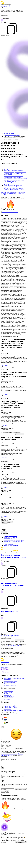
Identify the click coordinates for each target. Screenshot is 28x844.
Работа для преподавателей (10, 707)
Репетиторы (7, 699)
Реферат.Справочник (9, 133)
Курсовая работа (8, 692)
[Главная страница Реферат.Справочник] (10, 3)
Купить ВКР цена (8, 544)
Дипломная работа (8, 691)
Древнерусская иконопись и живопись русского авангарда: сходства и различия (14, 189)
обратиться (3, 532)
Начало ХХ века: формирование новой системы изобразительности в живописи (14, 176)
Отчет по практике (8, 697)
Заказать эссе (7, 542)
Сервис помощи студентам (10, 681)
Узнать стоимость (19, 640)
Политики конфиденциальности (9, 647)
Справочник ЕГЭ (8, 679)
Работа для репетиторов (10, 706)
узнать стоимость (19, 434)
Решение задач (7, 695)
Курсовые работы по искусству (11, 135)
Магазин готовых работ (10, 685)
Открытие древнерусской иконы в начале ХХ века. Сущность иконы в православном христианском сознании (15, 180)
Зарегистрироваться (20, 842)
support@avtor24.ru (5, 667)
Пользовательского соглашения (13, 645)
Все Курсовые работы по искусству (10, 635)
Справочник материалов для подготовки (14, 678)
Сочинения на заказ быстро (11, 545)
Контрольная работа (9, 696)
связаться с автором (20, 789)
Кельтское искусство (9, 611)
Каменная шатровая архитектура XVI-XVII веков (12, 584)
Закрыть (3, 791)
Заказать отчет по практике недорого (13, 541)
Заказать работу (5, 6)
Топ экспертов (7, 709)
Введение (6, 169)
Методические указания (10, 683)
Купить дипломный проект (10, 537)
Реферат (6, 693)
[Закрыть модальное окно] (2, 727)
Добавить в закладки (6, 522)
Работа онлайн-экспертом (10, 705)
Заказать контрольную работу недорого (14, 540)
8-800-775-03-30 (5, 662)
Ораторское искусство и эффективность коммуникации (13, 556)
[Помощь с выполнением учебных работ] (9, 212)
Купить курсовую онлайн (10, 536)
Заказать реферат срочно (10, 538)
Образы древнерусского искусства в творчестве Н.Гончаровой (13, 186)
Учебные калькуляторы (9, 682)
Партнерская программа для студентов (13, 710)
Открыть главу (4, 365)
